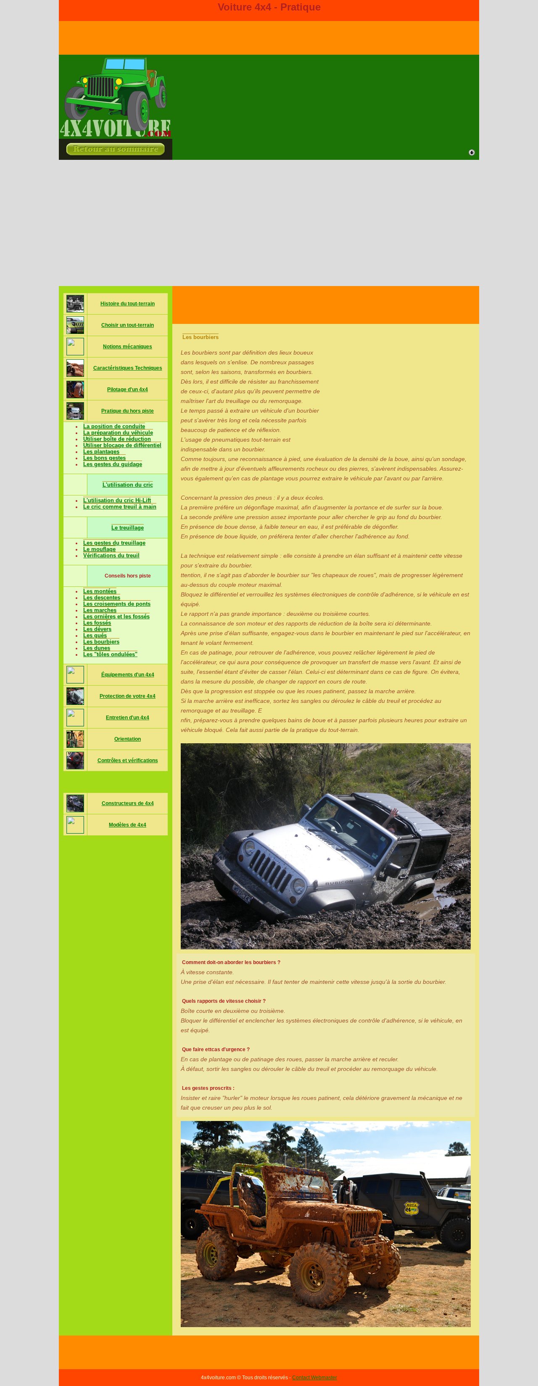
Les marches (99, 610)
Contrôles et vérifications (128, 760)
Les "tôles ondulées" (110, 654)
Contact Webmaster (314, 1378)
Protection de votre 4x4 (128, 696)
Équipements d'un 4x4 (127, 675)
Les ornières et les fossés (116, 616)
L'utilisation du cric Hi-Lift (117, 500)
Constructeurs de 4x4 (128, 803)
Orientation (127, 739)
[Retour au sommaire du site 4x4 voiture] (115, 135)
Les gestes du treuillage (114, 543)
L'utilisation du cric (128, 485)
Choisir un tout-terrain (127, 325)
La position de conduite (114, 426)
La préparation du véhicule (118, 432)
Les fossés (97, 623)
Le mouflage (99, 549)
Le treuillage (127, 528)
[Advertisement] (269, 223)
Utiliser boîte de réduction (117, 439)
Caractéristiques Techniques (127, 368)
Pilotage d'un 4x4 (127, 389)
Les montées (99, 591)
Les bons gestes (104, 458)
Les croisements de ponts (116, 604)
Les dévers (97, 629)
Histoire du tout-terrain (127, 304)
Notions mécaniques (127, 347)
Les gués (95, 635)
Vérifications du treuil (111, 555)
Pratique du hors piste (127, 411)
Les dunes (96, 648)
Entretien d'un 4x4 (127, 718)
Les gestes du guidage (112, 464)
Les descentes (101, 597)
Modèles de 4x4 (127, 825)
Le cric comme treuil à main (119, 507)
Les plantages (101, 451)
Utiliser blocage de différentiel (122, 445)
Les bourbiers (101, 642)
